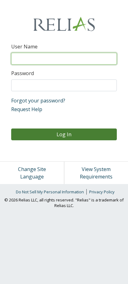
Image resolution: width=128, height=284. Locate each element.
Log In (64, 134)
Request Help (26, 109)
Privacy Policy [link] (102, 192)
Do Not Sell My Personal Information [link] (50, 192)
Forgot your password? (38, 100)
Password (22, 73)
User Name (24, 46)
